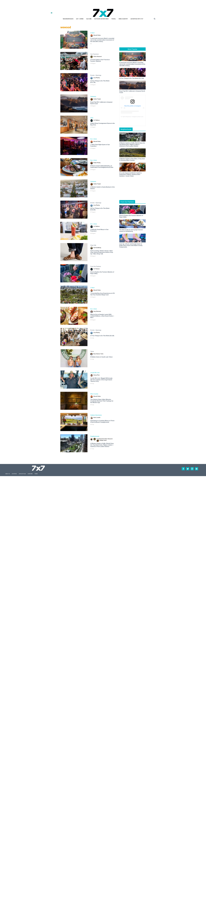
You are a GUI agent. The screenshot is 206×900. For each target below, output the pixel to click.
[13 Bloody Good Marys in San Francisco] (73, 231)
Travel (113, 19)
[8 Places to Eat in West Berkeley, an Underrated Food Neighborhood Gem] (73, 167)
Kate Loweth (96, 417)
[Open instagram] (192, 890)
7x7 (122, 116)
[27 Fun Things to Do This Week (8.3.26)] (73, 337)
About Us (7, 895)
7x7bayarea (127, 116)
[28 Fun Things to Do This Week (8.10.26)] (73, 210)
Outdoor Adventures (101, 19)
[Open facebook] (183, 890)
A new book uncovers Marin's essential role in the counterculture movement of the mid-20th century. (102, 40)
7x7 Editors (96, 120)
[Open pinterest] (196, 890)
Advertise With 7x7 (137, 19)
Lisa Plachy (96, 77)
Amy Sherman (97, 311)
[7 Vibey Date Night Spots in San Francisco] (73, 146)
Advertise (14, 895)
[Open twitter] (187, 890)
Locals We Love (95, 372)
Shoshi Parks (97, 35)
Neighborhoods (68, 19)
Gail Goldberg (97, 247)
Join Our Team (22, 895)
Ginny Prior (96, 375)
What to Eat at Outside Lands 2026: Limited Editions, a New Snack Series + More (102, 316)
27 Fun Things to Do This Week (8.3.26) (102, 335)
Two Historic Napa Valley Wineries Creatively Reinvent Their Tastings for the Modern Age (101, 401)
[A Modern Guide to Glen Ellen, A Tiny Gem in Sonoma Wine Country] (132, 152)
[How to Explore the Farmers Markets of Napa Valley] (73, 273)
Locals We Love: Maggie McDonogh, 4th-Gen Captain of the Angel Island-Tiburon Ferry (101, 379)
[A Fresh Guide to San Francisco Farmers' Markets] (73, 61)
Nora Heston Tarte (98, 353)
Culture (88, 19)
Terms (36, 895)
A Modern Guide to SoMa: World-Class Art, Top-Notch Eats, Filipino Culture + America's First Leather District (102, 445)
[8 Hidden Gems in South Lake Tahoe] (73, 358)
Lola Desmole (100, 438)
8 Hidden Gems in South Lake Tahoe (101, 357)
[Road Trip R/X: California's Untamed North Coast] (73, 103)
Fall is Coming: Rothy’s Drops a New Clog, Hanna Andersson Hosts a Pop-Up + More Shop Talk (101, 252)
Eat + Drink (79, 19)
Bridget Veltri (103, 440)
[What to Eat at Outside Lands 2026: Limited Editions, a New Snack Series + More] (73, 316)
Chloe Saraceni (97, 56)
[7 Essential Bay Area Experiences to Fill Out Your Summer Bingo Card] (73, 295)
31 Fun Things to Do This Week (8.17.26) (131, 78)
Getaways (93, 96)
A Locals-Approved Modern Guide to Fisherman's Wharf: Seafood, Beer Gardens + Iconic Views (130, 174)
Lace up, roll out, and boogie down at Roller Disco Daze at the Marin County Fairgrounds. (130, 245)
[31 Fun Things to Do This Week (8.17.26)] (73, 82)
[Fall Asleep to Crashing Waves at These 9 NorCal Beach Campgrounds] (73, 422)
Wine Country (123, 19)
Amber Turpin (97, 99)
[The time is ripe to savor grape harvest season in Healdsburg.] (132, 223)
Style (91, 117)
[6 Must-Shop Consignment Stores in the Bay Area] (73, 125)
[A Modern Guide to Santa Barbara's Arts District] (73, 188)
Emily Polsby (97, 162)
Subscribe (30, 895)
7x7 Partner (96, 268)
